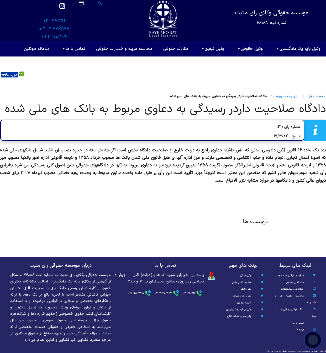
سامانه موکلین (36, 49)
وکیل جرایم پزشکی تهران (238, 309)
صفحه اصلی (316, 96)
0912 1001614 (54, 37)
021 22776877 (54, 28)
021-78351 (189, 293)
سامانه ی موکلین (295, 282)
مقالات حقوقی (175, 49)
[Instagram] (62, 8)
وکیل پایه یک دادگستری (300, 49)
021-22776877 (163, 293)
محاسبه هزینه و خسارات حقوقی (124, 49)
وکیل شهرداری (244, 303)
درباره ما (300, 330)
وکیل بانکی (245, 289)
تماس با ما (75, 49)
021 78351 (54, 20)
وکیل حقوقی (252, 49)
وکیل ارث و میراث (242, 296)
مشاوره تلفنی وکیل (241, 282)
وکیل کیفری (214, 49)
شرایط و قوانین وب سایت (290, 275)
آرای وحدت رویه (287, 96)
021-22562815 (136, 293)
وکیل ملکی (245, 275)
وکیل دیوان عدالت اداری (239, 316)
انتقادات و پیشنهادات (292, 289)
